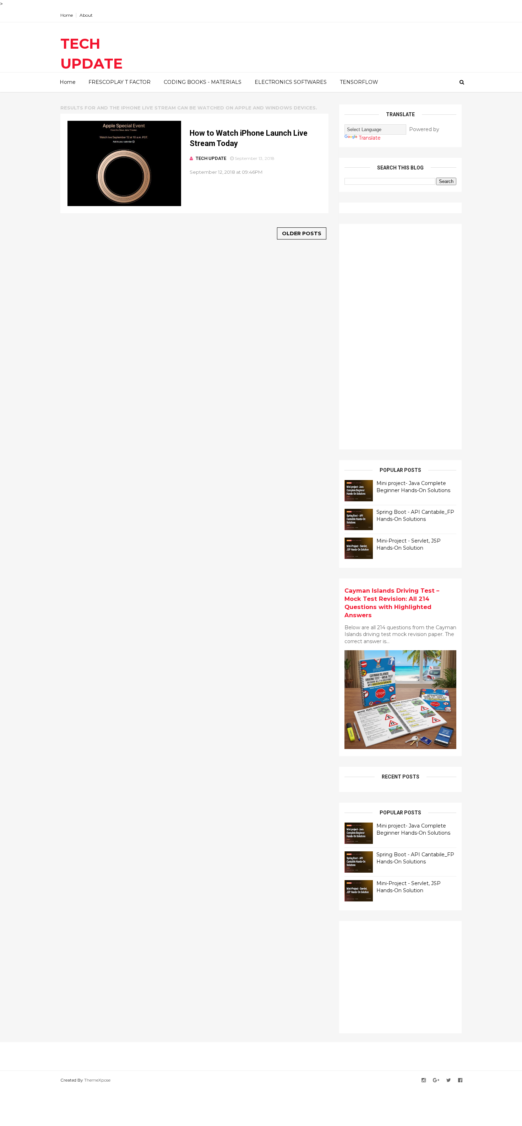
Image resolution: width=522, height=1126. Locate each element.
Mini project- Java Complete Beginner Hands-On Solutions (413, 487)
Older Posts (301, 233)
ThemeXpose (97, 1080)
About (86, 15)
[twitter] (448, 1080)
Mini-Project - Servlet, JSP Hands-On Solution (408, 544)
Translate (370, 138)
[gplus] (436, 1080)
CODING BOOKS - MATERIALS (202, 82)
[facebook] (460, 1080)
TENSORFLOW (359, 82)
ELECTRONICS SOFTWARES (291, 82)
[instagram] (424, 1080)
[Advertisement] (397, 335)
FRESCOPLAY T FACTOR (119, 82)
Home (66, 15)
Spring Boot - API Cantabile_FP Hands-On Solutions (415, 515)
